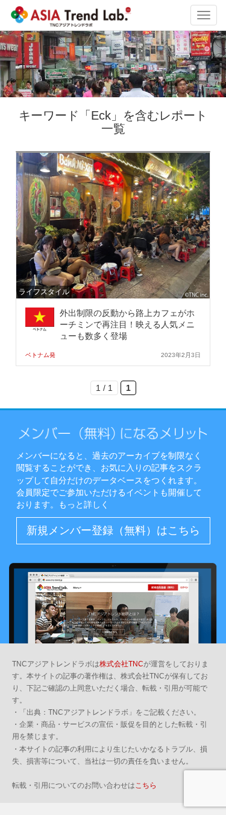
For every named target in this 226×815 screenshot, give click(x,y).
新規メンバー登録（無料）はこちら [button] (113, 530)
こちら (146, 785)
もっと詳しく (83, 504)
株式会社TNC (121, 664)
